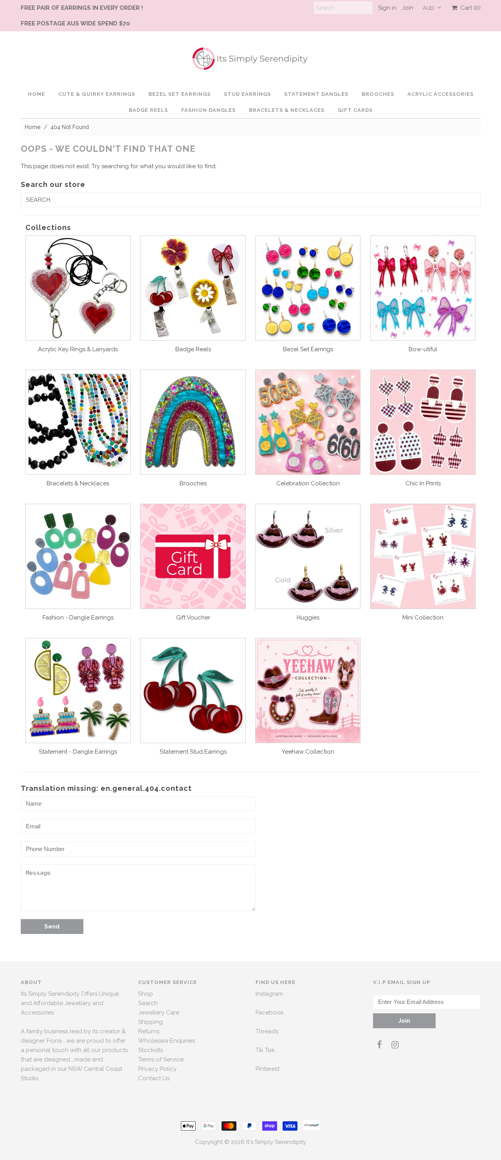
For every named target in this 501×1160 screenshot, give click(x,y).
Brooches (378, 94)
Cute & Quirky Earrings (96, 94)
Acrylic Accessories (440, 94)
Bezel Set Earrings (179, 94)
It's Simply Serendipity (276, 1142)
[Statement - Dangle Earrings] (78, 690)
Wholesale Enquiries (166, 1040)
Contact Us (153, 1078)
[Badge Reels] (192, 288)
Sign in (387, 7)
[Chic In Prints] (423, 422)
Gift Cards (355, 110)
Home (36, 94)
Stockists (150, 1050)
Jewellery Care (158, 1012)
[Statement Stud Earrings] (192, 690)
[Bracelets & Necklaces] (78, 422)
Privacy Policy (157, 1068)
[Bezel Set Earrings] (307, 288)
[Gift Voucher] (192, 556)
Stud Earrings (247, 94)
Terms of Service (161, 1059)
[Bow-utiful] (423, 288)
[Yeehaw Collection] (307, 690)
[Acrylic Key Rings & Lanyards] (78, 288)
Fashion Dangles (208, 110)
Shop (145, 993)
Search (148, 1003)
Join (407, 7)
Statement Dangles (316, 94)
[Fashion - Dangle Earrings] (78, 556)
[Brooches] (192, 422)
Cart (469, 7)
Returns (148, 1031)
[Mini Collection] (423, 556)
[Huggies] (307, 556)
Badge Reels (148, 110)
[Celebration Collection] (307, 422)
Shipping (150, 1021)
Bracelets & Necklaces (286, 110)
